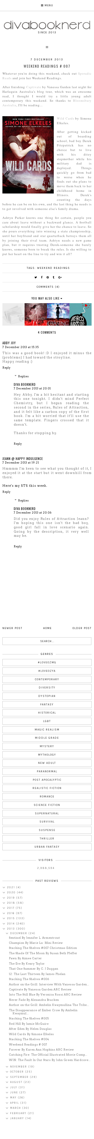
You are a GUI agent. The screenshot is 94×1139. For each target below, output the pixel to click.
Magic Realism (47, 729)
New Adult (47, 763)
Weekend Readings (53, 268)
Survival (47, 821)
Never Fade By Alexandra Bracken (34, 1000)
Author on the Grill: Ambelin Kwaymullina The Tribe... (49, 1005)
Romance (47, 796)
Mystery (47, 746)
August (17, 1082)
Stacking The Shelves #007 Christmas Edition (43, 948)
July (14, 1087)
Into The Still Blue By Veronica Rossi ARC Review (45, 994)
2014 (11, 923)
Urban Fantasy (47, 846)
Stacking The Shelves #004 (29, 1039)
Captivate (33, 87)
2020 (12, 892)
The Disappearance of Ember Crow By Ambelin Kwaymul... (43, 1012)
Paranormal (47, 771)
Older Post (82, 628)
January (17, 1118)
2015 (11, 918)
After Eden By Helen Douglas (30, 1029)
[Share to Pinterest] (48, 277)
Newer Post (12, 628)
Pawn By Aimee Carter (25, 958)
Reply (6, 367)
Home (47, 628)
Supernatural (47, 813)
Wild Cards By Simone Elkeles (31, 1034)
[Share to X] (35, 277)
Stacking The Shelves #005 (29, 1018)
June (14, 1092)
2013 (11, 928)
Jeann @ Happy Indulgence (22, 458)
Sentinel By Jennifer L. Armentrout (34, 937)
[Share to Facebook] (42, 277)
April (15, 1102)
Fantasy (47, 704)
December (19, 933)
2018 (11, 902)
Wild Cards (65, 118)
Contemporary (47, 679)
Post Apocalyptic (47, 779)
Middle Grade (47, 737)
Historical (47, 712)
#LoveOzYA (47, 671)
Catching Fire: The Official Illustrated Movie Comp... (48, 1054)
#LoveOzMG (47, 662)
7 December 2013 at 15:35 (20, 347)
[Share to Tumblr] (54, 277)
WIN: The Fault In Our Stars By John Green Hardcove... (50, 1060)
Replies (23, 376)
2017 (11, 908)
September (20, 1077)
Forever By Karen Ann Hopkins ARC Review (41, 1049)
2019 (11, 897)
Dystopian (47, 696)
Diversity (47, 687)
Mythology (47, 754)
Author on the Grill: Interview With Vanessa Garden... (49, 984)
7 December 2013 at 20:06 (33, 512)
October (17, 1071)
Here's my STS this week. (24, 485)
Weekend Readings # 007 (28, 1044)
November (19, 1066)
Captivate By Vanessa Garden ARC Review (40, 989)
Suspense (47, 830)
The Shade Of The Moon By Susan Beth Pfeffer (43, 953)
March (16, 1108)
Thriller (47, 838)
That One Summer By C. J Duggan (33, 968)
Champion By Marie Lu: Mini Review (36, 943)
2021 (11, 887)
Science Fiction (47, 805)
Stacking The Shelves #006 (29, 979)
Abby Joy (9, 342)
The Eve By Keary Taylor (27, 963)
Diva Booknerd (25, 384)
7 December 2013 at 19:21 (20, 462)
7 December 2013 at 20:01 (32, 388)
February (19, 1113)
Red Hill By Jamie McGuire (29, 1023)
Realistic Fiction (47, 788)
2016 (11, 913)
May (14, 1097)
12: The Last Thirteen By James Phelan (37, 974)
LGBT (47, 721)
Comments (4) (48, 286)
